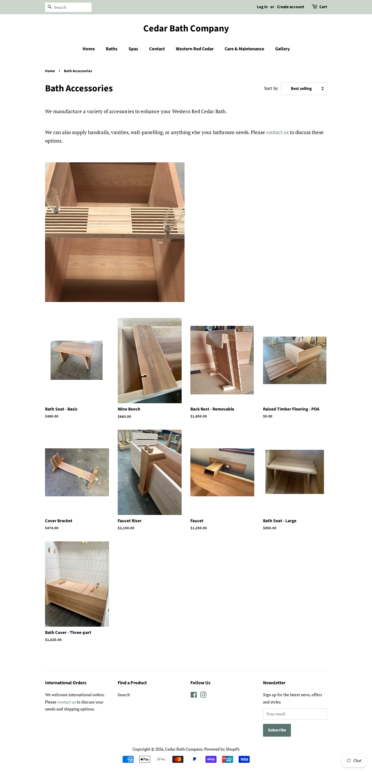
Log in (262, 7)
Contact (157, 49)
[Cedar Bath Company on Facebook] (193, 696)
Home (89, 49)
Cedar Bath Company (186, 28)
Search (124, 694)
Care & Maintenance (244, 49)
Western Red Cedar (195, 49)
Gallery (282, 49)
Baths (111, 49)
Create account (290, 7)
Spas (133, 49)
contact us (277, 132)
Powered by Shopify (222, 749)
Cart (323, 7)
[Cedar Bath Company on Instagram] (203, 696)
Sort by (271, 88)
